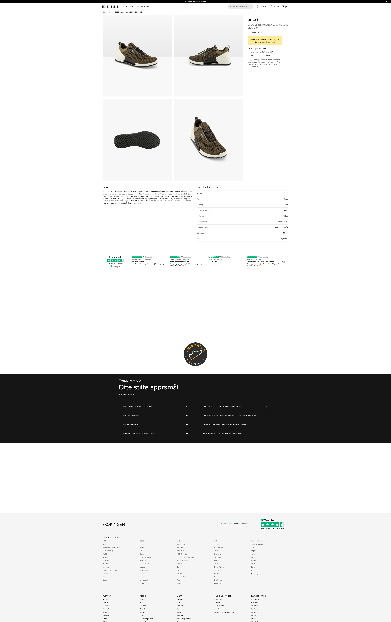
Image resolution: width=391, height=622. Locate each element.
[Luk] (386, 1)
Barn (137, 6)
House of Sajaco (145, 557)
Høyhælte (106, 609)
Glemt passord (219, 606)
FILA (141, 544)
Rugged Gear (218, 547)
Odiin (179, 567)
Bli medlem (218, 599)
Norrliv (179, 564)
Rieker (216, 541)
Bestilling (254, 612)
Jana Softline (144, 570)
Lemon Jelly (144, 580)
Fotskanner (255, 609)
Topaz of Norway (257, 544)
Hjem (104, 12)
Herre (110, 12)
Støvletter (106, 612)
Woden (253, 560)
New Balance (181, 551)
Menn (131, 6)
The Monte (218, 580)
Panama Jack (181, 577)
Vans (253, 554)
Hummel (143, 560)
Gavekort (254, 606)
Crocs (105, 580)
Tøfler (105, 619)
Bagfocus (150, 6)
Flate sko (106, 602)
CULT (104, 583)
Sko (141, 602)
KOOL (142, 573)
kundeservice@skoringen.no (239, 523)
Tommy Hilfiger (256, 541)
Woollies (254, 564)
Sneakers (106, 606)
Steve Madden (219, 567)
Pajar (178, 570)
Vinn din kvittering (220, 609)
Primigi (179, 580)
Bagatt (105, 557)
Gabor (142, 547)
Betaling (254, 615)
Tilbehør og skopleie (147, 619)
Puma (179, 583)
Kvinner (124, 6)
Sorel (216, 564)
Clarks (105, 577)
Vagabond (254, 551)
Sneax (143, 6)
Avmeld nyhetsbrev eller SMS (224, 612)
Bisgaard (106, 560)
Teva (215, 577)
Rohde (216, 544)
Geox (142, 554)
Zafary (253, 567)
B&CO (105, 554)
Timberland (218, 583)
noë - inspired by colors (185, 557)
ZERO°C (254, 570)
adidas (105, 541)
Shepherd (217, 554)
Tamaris (216, 573)
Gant (141, 551)
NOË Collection (182, 554)
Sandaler (106, 615)
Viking (253, 557)
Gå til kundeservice (125, 394)
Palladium (180, 573)
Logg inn (217, 602)
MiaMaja (180, 547)
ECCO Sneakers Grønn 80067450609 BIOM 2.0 (130, 12)
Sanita (216, 551)
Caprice (105, 573)
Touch (253, 547)
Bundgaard (106, 567)
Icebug (142, 567)
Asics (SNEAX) (108, 551)
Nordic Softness (182, 560)
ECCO (142, 541)
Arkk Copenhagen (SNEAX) (112, 547)
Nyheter (105, 599)
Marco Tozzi (181, 544)
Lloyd (142, 583)
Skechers (217, 557)
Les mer (204, 1)
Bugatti (105, 564)
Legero (142, 577)
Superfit (217, 570)
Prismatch (254, 602)
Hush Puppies (145, 564)
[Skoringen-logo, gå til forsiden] (110, 7)
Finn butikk (255, 599)
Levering (254, 619)
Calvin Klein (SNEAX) (110, 570)
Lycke (179, 541)
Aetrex (105, 544)
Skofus (216, 560)
